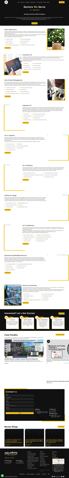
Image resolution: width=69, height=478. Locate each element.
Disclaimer (38, 474)
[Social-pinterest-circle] (62, 477)
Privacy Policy (22, 474)
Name (7, 394)
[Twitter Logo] (60, 477)
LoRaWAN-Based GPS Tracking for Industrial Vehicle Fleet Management (21, 359)
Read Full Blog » (8, 444)
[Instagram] (58, 477)
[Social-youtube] (64, 477)
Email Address (8, 397)
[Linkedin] (54, 477)
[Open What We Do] (35, 2)
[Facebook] (52, 477)
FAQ (48, 474)
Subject (7, 400)
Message (7, 407)
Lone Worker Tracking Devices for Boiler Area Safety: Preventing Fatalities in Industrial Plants (14, 441)
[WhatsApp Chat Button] (2, 475)
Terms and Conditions (30, 474)
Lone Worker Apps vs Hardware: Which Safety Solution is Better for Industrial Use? (54, 441)
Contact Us (44, 474)
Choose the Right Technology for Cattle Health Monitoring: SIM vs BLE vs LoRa (34, 441)
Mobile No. (8, 404)
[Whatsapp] (56, 477)
